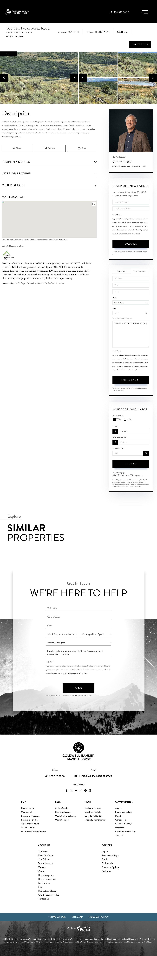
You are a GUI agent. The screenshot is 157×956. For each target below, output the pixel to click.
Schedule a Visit (140, 271)
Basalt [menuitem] (118, 816)
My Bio (143, 166)
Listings (11, 283)
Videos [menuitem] (41, 871)
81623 (40, 283)
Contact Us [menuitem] (43, 898)
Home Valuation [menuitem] (63, 812)
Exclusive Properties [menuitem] (30, 816)
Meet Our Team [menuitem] (45, 855)
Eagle (23, 283)
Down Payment (119, 437)
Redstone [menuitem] (119, 827)
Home (4, 283)
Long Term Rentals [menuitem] (93, 816)
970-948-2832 (122, 162)
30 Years (119, 419)
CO (17, 283)
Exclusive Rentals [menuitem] (93, 808)
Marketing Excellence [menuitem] (65, 816)
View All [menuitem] (119, 835)
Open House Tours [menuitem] (30, 823)
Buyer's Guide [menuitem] (27, 808)
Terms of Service (116, 390)
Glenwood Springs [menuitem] (123, 823)
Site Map (77, 917)
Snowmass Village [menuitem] (123, 812)
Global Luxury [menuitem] (27, 827)
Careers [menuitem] (42, 867)
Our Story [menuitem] (43, 851)
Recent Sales (126, 166)
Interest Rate (118, 448)
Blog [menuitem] (40, 887)
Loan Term (117, 415)
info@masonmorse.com (95, 776)
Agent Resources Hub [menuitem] (48, 895)
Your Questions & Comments (122, 319)
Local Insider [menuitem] (44, 883)
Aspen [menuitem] (118, 808)
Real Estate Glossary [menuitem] (48, 891)
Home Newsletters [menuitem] (47, 879)
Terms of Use (57, 917)
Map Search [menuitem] (27, 812)
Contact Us (121, 271)
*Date (114, 298)
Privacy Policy (136, 234)
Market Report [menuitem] (62, 819)
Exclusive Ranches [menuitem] (30, 819)
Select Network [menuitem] (45, 863)
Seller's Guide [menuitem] (61, 808)
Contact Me (136, 166)
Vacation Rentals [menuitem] (93, 812)
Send (78, 688)
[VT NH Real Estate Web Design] (78, 929)
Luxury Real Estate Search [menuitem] (33, 831)
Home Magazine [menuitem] (46, 875)
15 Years (129, 419)
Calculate (131, 463)
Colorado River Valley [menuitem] (125, 831)
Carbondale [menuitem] (120, 819)
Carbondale (31, 283)
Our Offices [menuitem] (44, 859)
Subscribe (131, 243)
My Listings (116, 166)
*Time (114, 308)
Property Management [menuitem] (95, 819)
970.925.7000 (121, 12)
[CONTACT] (140, 44)
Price (114, 426)
